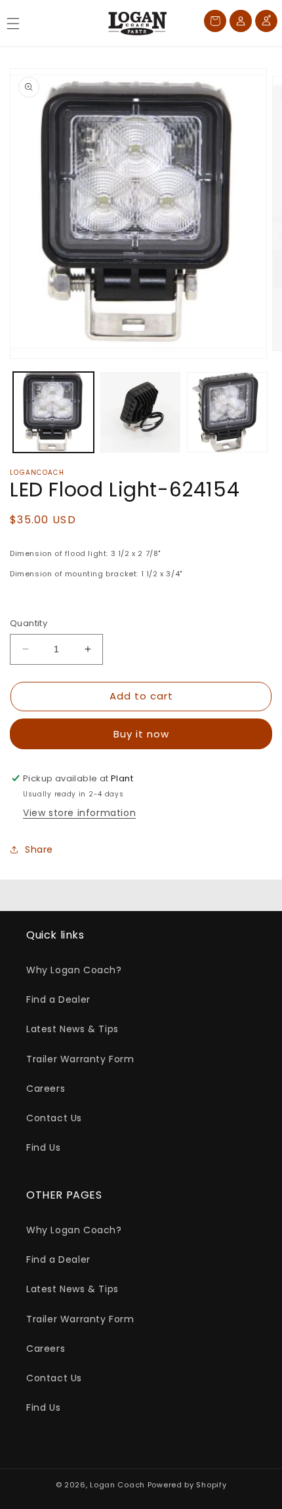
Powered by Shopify (187, 1485)
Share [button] (39, 849)
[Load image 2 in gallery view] (140, 412)
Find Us (43, 1147)
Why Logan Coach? (74, 970)
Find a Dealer (58, 999)
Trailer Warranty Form (80, 1059)
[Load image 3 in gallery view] (227, 412)
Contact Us (54, 1118)
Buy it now (141, 734)
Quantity (28, 623)
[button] (13, 23)
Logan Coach (117, 1485)
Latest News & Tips (72, 1028)
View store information (79, 812)
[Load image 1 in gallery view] (53, 412)
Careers (45, 1088)
